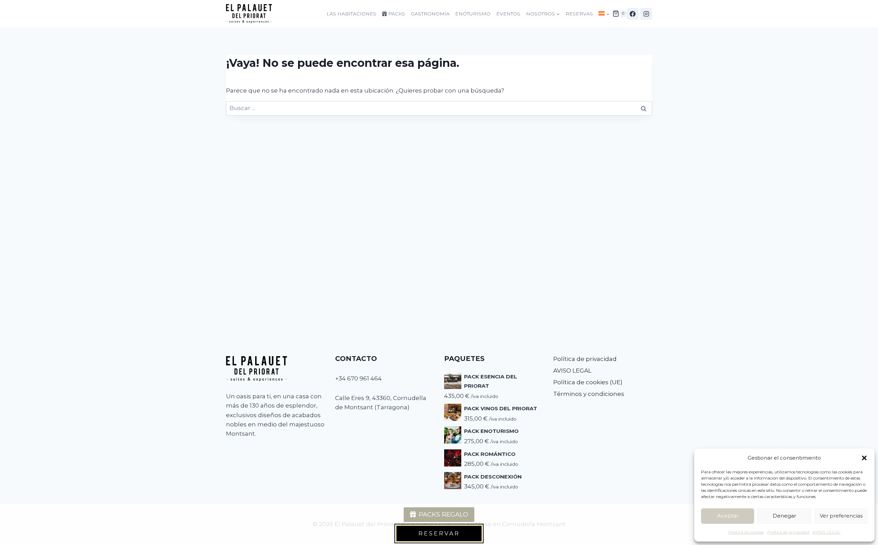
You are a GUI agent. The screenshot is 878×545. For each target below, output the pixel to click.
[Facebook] (633, 14)
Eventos (508, 14)
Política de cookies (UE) (587, 382)
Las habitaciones (351, 14)
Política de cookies (746, 532)
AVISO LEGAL (826, 532)
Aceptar (727, 515)
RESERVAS (579, 14)
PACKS (396, 14)
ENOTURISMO (472, 14)
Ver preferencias (841, 515)
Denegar (784, 515)
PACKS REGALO (443, 514)
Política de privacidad (788, 532)
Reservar (439, 533)
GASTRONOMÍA (430, 14)
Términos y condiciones (588, 393)
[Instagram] (646, 14)
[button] (864, 458)
